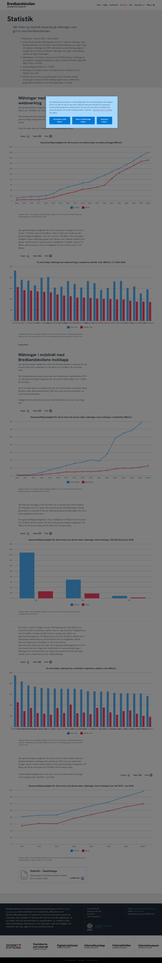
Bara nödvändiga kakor (83, 120)
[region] (82, 112)
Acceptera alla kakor (59, 120)
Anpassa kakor (104, 120)
